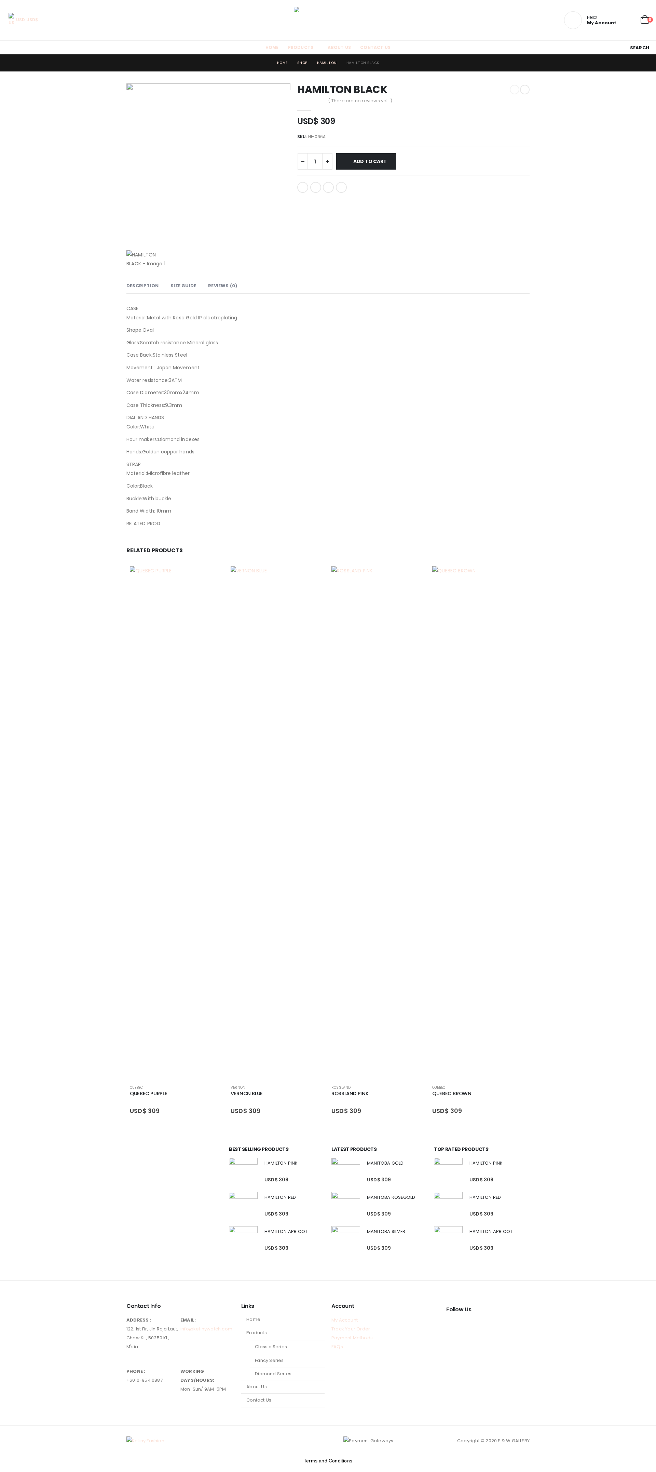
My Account (344, 1320)
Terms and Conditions (328, 1460)
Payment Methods (352, 1338)
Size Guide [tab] (183, 285)
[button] (635, 47)
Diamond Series (273, 1373)
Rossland (341, 1087)
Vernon (238, 1087)
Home (272, 47)
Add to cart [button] (212, 577)
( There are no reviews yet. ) (360, 100)
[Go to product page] (177, 822)
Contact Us (375, 47)
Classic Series (271, 1346)
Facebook (302, 187)
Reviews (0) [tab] (222, 285)
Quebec (136, 1087)
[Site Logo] (328, 20)
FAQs (337, 1346)
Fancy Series (269, 1360)
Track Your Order (350, 1329)
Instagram (465, 1325)
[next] (525, 89)
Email (341, 187)
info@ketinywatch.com (206, 1329)
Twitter (315, 187)
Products (301, 47)
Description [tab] (142, 285)
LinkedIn (328, 187)
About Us (339, 47)
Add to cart (370, 161)
